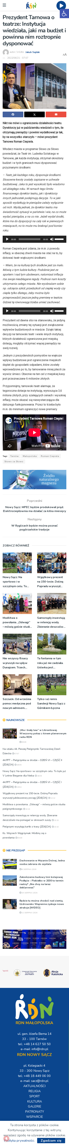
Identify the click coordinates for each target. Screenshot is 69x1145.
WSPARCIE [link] (34, 1117)
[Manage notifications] (6, 1138)
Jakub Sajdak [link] (32, 52)
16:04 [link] (18, 787)
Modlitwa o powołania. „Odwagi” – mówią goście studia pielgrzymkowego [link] (17, 622)
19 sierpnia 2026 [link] (29, 893)
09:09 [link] (23, 742)
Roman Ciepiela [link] (50, 456)
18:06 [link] (18, 765)
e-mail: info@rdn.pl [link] (34, 1049)
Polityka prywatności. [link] (19, 1140)
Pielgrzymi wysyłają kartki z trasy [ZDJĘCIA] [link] (27, 826)
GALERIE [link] (34, 1106)
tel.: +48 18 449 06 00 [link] (34, 1076)
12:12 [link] (52, 798)
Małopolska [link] (30, 456)
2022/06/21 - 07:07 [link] (17, 58)
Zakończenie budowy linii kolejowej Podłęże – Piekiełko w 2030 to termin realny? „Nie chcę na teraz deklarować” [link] (41, 882)
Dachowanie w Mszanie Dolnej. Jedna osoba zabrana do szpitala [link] (42, 862)
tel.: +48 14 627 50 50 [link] (34, 1044)
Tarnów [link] (14, 456)
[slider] (60, 239)
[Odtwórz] (7, 239)
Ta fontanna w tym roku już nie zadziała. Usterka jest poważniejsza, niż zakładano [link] (50, 663)
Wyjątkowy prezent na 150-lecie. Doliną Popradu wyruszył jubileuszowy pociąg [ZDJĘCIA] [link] (50, 582)
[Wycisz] (52, 239)
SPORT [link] (34, 1096)
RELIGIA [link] (34, 1091)
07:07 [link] (16, 753)
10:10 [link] (27, 809)
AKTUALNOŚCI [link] (34, 1086)
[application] (34, 239)
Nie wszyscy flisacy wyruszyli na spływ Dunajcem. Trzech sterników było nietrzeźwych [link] (15, 663)
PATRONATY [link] (34, 1111)
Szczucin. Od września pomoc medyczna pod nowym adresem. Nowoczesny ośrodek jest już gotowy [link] (17, 703)
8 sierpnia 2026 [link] (28, 869)
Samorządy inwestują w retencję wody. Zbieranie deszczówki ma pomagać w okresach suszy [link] (51, 622)
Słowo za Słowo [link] (13, 461)
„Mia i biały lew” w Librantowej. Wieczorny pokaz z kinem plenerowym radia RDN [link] (42, 733)
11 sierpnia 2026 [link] (29, 912)
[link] (64, 13)
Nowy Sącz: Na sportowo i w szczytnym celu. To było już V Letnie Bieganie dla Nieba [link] (15, 582)
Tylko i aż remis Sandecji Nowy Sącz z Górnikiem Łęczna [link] (51, 703)
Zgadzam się (51, 1140)
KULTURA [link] (34, 1101)
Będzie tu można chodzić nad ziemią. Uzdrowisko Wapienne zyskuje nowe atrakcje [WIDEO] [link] (41, 904)
